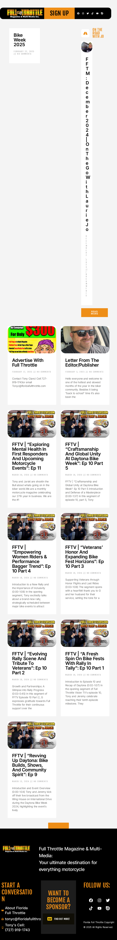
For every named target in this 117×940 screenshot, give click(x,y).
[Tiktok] (92, 13)
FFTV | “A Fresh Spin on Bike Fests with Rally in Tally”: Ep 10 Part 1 (84, 661)
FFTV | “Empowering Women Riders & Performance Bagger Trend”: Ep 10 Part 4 (31, 559)
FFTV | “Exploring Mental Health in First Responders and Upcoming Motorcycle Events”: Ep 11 (30, 456)
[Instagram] (83, 13)
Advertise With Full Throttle (27, 362)
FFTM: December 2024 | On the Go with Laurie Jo (88, 144)
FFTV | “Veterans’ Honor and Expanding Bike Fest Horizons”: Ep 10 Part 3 (84, 556)
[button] (58, 826)
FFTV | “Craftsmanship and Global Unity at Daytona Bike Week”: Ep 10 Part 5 (84, 456)
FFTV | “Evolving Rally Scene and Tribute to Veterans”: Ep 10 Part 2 (29, 663)
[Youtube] (97, 13)
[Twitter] (88, 13)
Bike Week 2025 (20, 39)
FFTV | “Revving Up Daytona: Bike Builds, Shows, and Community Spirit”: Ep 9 (30, 765)
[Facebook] (78, 13)
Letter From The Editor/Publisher (82, 362)
